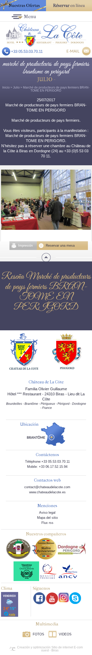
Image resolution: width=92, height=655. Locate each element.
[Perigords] (67, 351)
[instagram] (64, 597)
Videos (65, 634)
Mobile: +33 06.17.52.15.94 (47, 467)
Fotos (38, 634)
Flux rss (47, 523)
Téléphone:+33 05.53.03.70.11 (47, 461)
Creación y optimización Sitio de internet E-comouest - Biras (50, 649)
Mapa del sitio (47, 518)
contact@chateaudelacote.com (47, 487)
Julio (16, 87)
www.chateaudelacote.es (47, 492)
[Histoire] (23, 351)
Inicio (6, 87)
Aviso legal (47, 512)
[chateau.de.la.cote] (75, 598)
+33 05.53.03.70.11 (27, 51)
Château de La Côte (46, 382)
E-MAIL (72, 51)
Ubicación (29, 424)
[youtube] (52, 598)
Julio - (46, 79)
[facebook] (39, 598)
